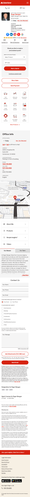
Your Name (5, 284)
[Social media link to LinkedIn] (11, 34)
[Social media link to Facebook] (7, 34)
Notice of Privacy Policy (7, 468)
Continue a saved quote (15, 73)
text (8, 144)
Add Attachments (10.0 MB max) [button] (15, 354)
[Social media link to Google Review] (22, 34)
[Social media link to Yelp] (18, 34)
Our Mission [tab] (7, 250)
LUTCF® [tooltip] (11, 389)
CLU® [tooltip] (7, 389)
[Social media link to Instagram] (15, 34)
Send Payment (15, 85)
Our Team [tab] (23, 250)
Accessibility (4, 464)
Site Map (4, 473)
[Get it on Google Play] (17, 480)
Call (3, 144)
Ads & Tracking (5, 460)
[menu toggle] (27, 3)
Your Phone (5, 290)
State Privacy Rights (6, 471)
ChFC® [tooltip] (3, 389)
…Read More (25, 275)
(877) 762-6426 (7, 168)
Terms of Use (4, 466)
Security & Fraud (5, 462)
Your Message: (6, 334)
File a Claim (15, 80)
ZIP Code (7, 62)
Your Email (5, 295)
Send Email (15, 362)
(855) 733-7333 (17, 381)
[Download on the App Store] (6, 480)
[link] (7, 2)
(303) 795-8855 (7, 164)
